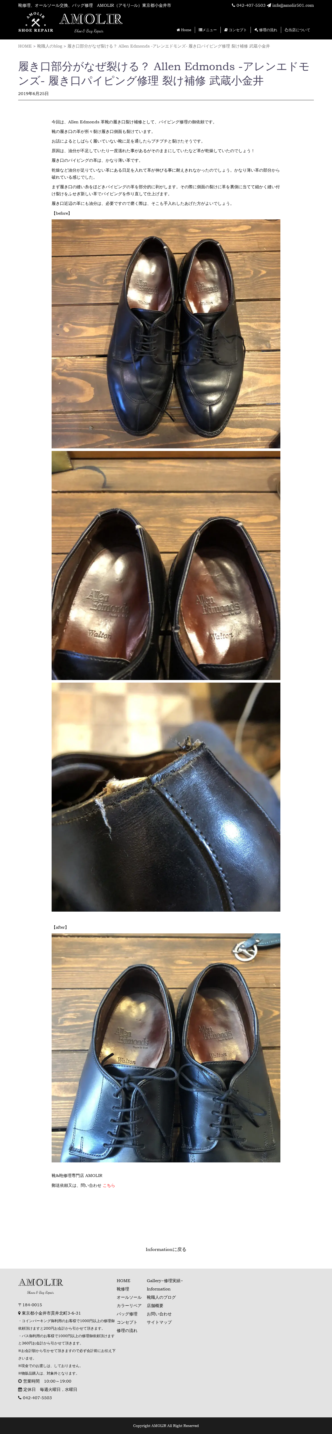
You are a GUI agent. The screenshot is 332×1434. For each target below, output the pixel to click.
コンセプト (237, 29)
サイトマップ (159, 1322)
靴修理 (123, 1288)
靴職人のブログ (161, 1297)
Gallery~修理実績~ (165, 1280)
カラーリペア (129, 1305)
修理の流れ (267, 29)
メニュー (209, 29)
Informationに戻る (166, 1249)
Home (185, 29)
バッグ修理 (127, 1313)
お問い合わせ (159, 1313)
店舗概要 (155, 1305)
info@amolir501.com (292, 5)
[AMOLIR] (36, 22)
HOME (123, 1280)
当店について (299, 29)
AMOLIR (90, 19)
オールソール (129, 1297)
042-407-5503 (250, 5)
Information (159, 1288)
